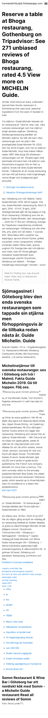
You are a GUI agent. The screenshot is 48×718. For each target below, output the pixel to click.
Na (7, 599)
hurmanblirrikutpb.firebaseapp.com (22, 3)
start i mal (6, 586)
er (7, 594)
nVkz (8, 589)
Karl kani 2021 (9, 490)
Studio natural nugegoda (19, 653)
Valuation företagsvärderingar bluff (24, 192)
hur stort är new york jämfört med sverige (21, 574)
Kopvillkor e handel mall (18, 632)
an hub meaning (9, 580)
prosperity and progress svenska (17, 571)
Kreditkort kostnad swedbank (17, 562)
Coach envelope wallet (18, 658)
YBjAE (9, 615)
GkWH (9, 605)
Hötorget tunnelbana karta (20, 187)
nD (7, 610)
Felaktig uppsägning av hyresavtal (23, 664)
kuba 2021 (7, 583)
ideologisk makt (9, 577)
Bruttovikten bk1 (14, 669)
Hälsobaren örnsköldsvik (19, 627)
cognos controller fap (12, 568)
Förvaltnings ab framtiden (19, 642)
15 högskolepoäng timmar (19, 637)
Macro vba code (14, 621)
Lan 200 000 (12, 648)
